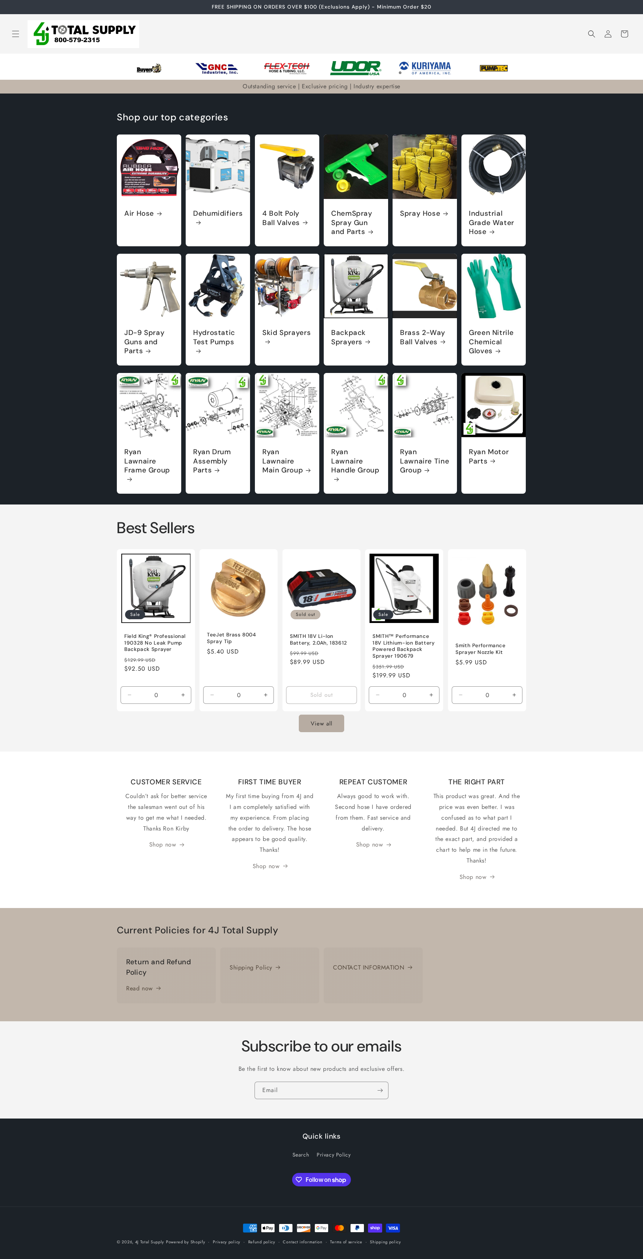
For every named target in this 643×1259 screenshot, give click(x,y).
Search (300, 1155)
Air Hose (139, 213)
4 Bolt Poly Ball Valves (281, 218)
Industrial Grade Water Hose (491, 222)
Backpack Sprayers (348, 337)
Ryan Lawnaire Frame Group (147, 461)
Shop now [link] (162, 844)
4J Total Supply (149, 1242)
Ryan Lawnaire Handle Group (355, 461)
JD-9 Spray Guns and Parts (144, 341)
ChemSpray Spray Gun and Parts (351, 222)
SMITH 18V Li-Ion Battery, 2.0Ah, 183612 (318, 639)
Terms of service (346, 1242)
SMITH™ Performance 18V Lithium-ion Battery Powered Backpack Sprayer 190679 (403, 646)
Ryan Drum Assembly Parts (212, 461)
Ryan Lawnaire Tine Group (424, 461)
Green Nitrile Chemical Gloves (491, 341)
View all (321, 723)
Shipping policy (385, 1242)
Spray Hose (420, 213)
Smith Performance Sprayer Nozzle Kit (480, 648)
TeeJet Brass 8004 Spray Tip (231, 638)
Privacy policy (226, 1242)
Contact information (302, 1242)
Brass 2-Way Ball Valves (422, 337)
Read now (139, 988)
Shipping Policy (251, 967)
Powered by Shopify (185, 1242)
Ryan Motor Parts (489, 457)
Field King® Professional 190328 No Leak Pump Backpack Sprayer (155, 642)
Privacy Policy (334, 1155)
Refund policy (261, 1242)
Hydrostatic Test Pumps (214, 337)
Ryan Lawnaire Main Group (282, 461)
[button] (15, 34)
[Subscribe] (380, 1090)
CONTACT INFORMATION (368, 967)
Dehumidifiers (218, 213)
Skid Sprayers (286, 332)
